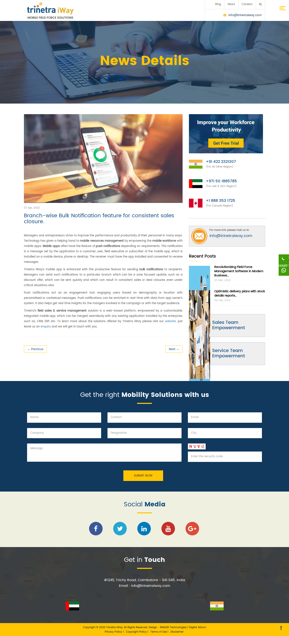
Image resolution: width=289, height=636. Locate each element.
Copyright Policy (136, 632)
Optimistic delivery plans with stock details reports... (239, 293)
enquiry (46, 326)
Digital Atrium (197, 627)
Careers (247, 4)
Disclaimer (177, 632)
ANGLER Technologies (173, 627)
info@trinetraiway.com (245, 15)
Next (174, 349)
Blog (218, 4)
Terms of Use (159, 632)
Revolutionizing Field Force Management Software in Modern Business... (238, 271)
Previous (35, 349)
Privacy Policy (114, 632)
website (170, 321)
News (231, 4)
